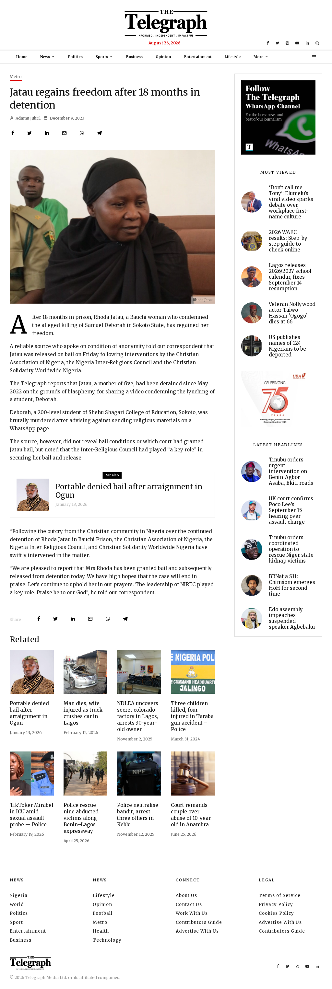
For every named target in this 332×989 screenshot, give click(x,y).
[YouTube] (297, 43)
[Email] (64, 133)
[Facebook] (268, 43)
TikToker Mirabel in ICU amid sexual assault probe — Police (31, 815)
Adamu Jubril (28, 118)
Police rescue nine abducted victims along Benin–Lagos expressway (81, 818)
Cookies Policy (276, 913)
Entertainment (198, 56)
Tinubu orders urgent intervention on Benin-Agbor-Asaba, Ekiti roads (291, 471)
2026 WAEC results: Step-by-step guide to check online (289, 241)
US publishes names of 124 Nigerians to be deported (287, 346)
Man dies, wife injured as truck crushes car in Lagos (83, 713)
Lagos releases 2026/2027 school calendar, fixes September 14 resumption (290, 277)
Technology (107, 940)
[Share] (12, 133)
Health (101, 931)
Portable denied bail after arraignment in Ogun (128, 491)
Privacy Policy (276, 904)
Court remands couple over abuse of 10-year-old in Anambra (192, 815)
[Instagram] (287, 43)
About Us (186, 895)
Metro (16, 76)
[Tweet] (29, 133)
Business (134, 56)
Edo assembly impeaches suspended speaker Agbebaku (292, 618)
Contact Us (189, 904)
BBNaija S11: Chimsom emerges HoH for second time (292, 585)
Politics (75, 56)
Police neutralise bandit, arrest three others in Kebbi (137, 815)
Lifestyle (233, 56)
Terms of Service (280, 895)
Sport (16, 922)
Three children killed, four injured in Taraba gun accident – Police (192, 716)
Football (103, 913)
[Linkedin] (307, 43)
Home (21, 56)
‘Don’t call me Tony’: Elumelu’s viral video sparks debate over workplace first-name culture (291, 202)
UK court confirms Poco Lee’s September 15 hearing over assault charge (291, 510)
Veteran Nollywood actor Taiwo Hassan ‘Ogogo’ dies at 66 (292, 313)
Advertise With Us (197, 931)
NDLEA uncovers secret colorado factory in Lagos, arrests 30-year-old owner (137, 716)
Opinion (163, 56)
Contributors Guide (199, 922)
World (17, 904)
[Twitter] (277, 43)
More (258, 56)
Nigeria (19, 895)
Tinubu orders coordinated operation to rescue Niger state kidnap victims (291, 549)
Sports (102, 56)
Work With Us (192, 913)
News (45, 56)
